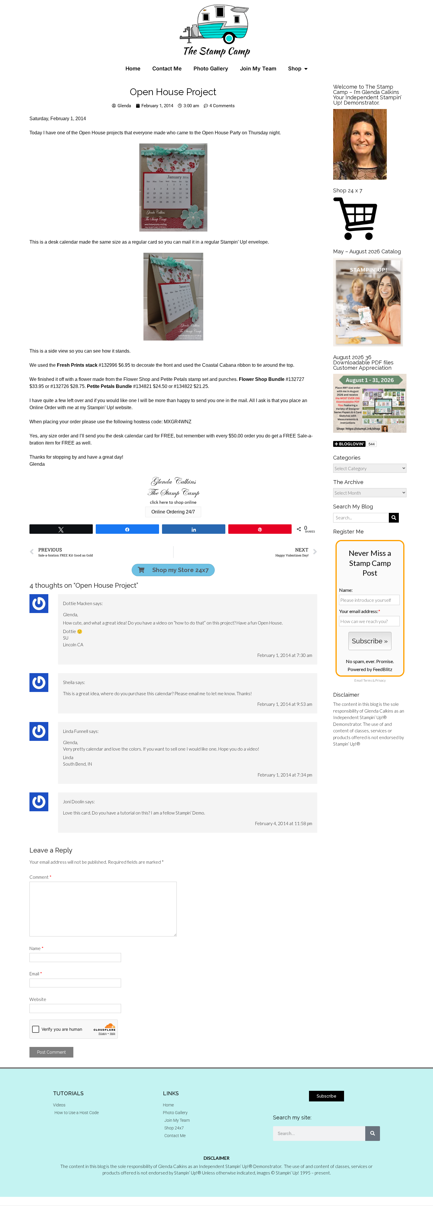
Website (37, 999)
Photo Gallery (211, 68)
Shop (294, 68)
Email (35, 973)
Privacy (380, 680)
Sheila (69, 682)
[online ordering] (173, 491)
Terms (367, 680)
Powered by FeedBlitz (370, 669)
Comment (40, 877)
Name (36, 948)
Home (133, 68)
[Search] (372, 1133)
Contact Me (167, 68)
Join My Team (258, 68)
